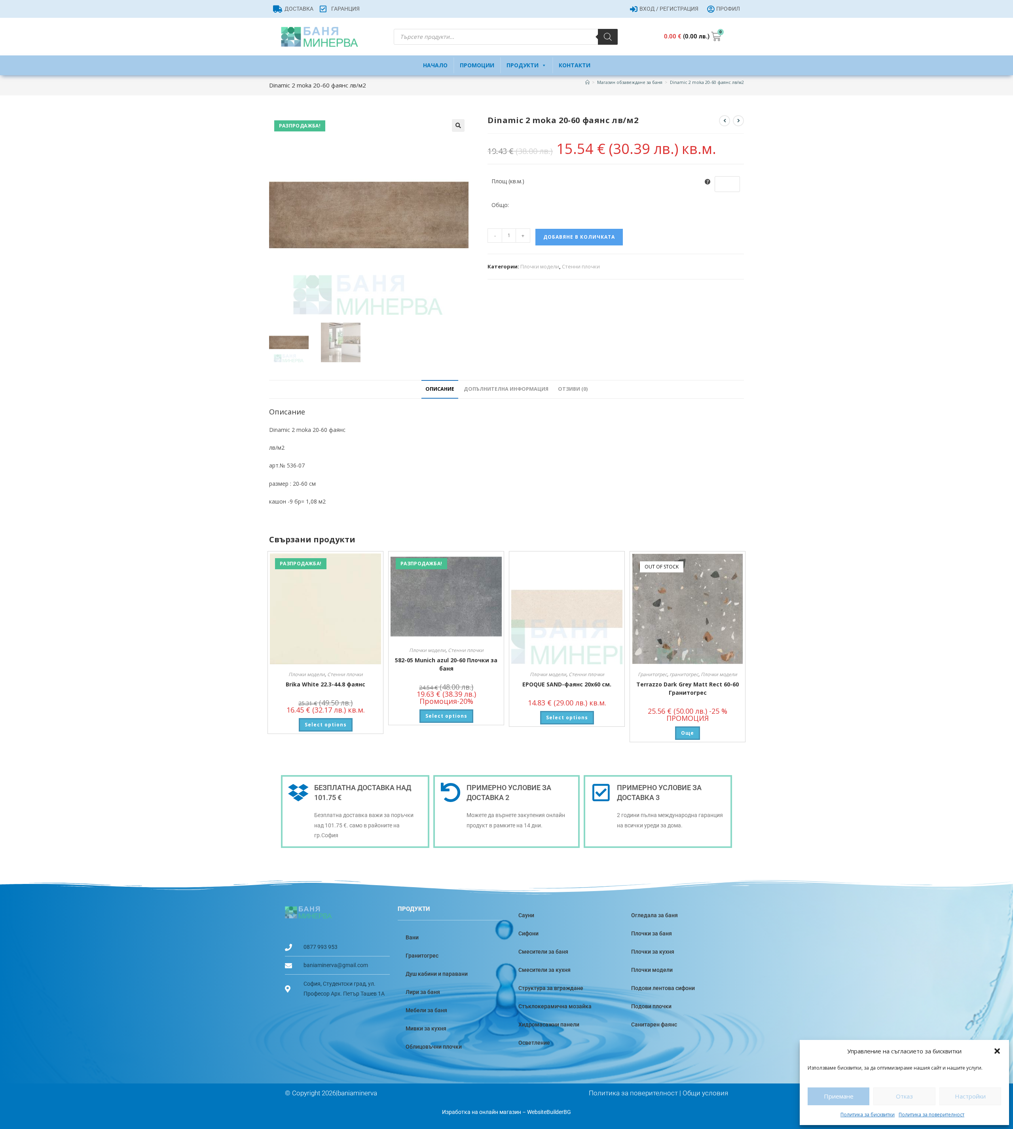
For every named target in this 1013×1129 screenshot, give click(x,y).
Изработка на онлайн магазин (481, 1112)
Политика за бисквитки (867, 1114)
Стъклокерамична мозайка (555, 1006)
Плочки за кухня (652, 951)
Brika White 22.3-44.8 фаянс (325, 684)
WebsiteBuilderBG (549, 1112)
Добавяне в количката (579, 237)
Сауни (526, 915)
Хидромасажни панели (548, 1024)
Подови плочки (651, 1006)
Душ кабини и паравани (437, 974)
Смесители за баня (543, 951)
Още (687, 733)
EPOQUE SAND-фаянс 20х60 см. (566, 684)
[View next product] (738, 120)
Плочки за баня (651, 933)
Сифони (528, 933)
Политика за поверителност (931, 1114)
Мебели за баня (426, 1010)
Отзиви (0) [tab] (573, 389)
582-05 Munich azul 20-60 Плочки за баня (446, 664)
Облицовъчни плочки (434, 1046)
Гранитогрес (652, 674)
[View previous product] (724, 120)
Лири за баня (423, 992)
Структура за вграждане (550, 988)
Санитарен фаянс (654, 1024)
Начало (435, 65)
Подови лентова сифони (663, 988)
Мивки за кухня (426, 1028)
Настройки (970, 1096)
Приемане (839, 1096)
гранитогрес (684, 674)
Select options (326, 724)
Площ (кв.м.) (507, 181)
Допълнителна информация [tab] (506, 389)
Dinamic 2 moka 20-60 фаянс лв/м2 (707, 82)
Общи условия (705, 1093)
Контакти (574, 65)
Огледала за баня (654, 915)
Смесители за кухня (544, 970)
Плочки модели (539, 266)
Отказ (904, 1096)
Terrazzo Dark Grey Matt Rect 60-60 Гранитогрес (687, 688)
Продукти (522, 65)
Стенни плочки (581, 266)
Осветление (534, 1043)
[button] (997, 1051)
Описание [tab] (439, 389)
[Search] (608, 37)
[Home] (587, 82)
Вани (412, 937)
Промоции (477, 65)
